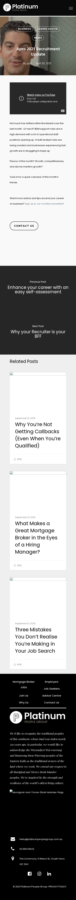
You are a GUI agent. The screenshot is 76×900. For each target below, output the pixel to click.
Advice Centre (51, 695)
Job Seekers (52, 688)
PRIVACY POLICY (57, 886)
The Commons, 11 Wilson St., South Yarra (42, 858)
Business (24, 29)
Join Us (23, 695)
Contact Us (51, 702)
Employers (51, 682)
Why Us (23, 702)
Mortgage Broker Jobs (24, 684)
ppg (29, 63)
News (38, 37)
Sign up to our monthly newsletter (44, 203)
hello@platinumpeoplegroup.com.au (40, 839)
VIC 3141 (23, 864)
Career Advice (47, 29)
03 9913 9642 (26, 849)
